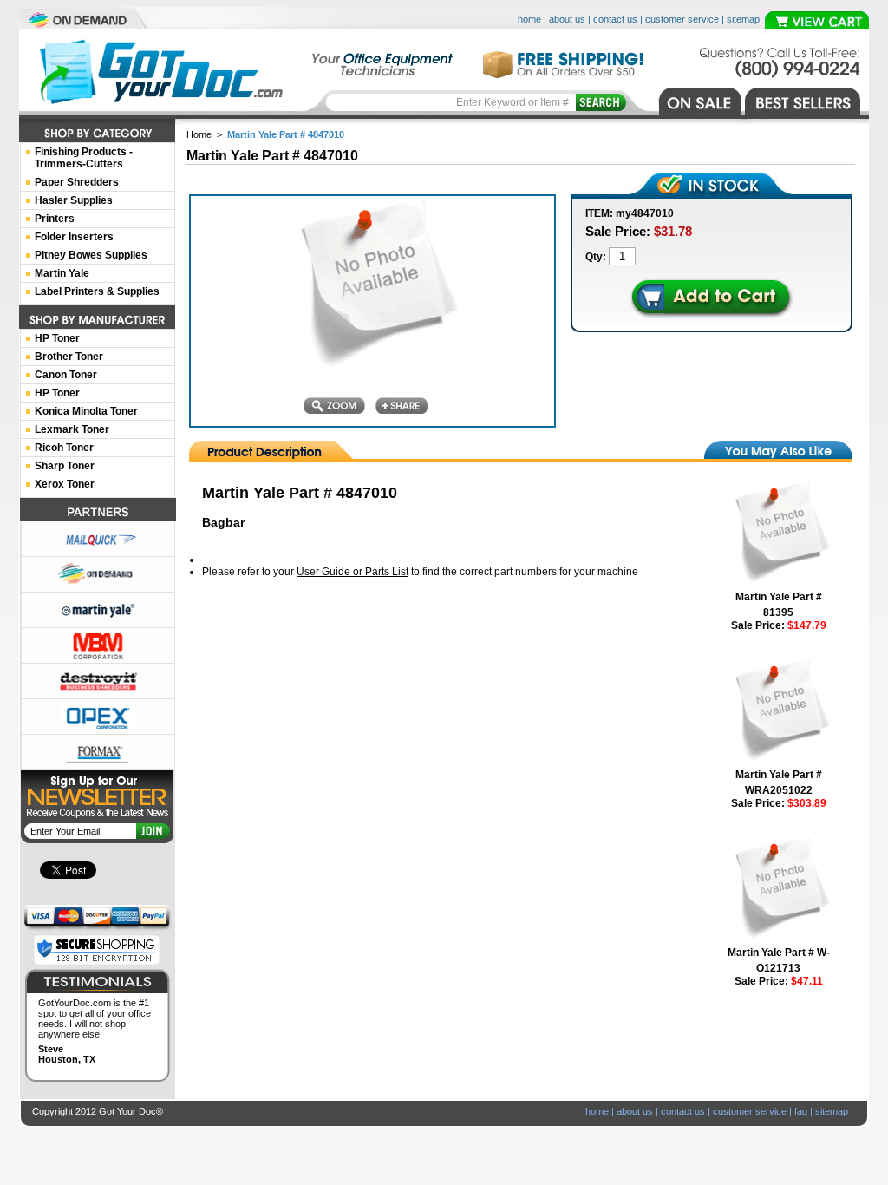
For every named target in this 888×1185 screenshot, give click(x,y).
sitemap (743, 19)
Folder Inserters (74, 237)
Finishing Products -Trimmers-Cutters (84, 158)
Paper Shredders (77, 182)
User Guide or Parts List (352, 572)
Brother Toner (69, 356)
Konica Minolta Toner (86, 411)
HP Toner (57, 338)
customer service (682, 19)
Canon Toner (66, 375)
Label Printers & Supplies (97, 291)
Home (199, 134)
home (529, 19)
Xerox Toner (65, 484)
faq (800, 1111)
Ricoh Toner (64, 448)
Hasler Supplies (74, 200)
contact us (615, 19)
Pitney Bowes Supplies (91, 255)
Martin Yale (62, 273)
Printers (55, 219)
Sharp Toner (65, 466)
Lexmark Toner (72, 429)
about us (567, 19)
